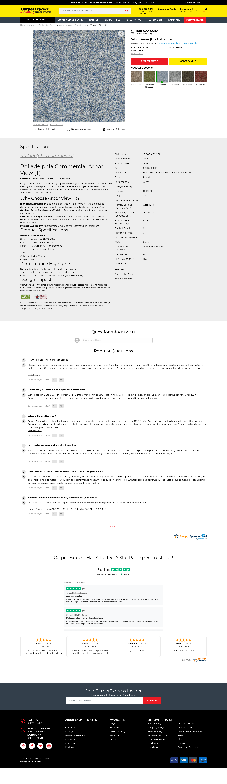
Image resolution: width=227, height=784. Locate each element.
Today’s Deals (195, 20)
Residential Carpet (47, 25)
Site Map (182, 743)
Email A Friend (56, 125)
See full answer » (35, 375)
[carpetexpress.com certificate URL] (194, 659)
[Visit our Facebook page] (32, 746)
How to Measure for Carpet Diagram (48, 360)
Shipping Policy (155, 727)
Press (180, 735)
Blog (180, 739)
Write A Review (40, 125)
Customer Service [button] (191, 2)
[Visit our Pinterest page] (23, 746)
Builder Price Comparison (191, 731)
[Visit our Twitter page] (40, 746)
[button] (189, 10)
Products (70, 739)
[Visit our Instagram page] (49, 746)
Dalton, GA (148, 2)
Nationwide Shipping (126, 2)
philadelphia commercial (144, 43)
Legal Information (156, 739)
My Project (115, 735)
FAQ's (113, 739)
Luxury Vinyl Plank (70, 20)
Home (23, 25)
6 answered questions (169, 43)
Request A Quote (187, 723)
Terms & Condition (157, 735)
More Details (137, 54)
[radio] (136, 78)
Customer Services (188, 747)
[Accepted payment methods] (188, 760)
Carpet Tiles (112, 20)
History (69, 731)
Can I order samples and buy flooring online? (52, 445)
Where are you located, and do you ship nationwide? (57, 390)
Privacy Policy (154, 723)
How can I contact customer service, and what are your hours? (62, 498)
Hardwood (155, 20)
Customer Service (159, 720)
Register (114, 723)
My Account (118, 720)
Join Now (152, 701)
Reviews (69, 747)
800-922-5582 (34, 723)
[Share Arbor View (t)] (121, 34)
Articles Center (185, 727)
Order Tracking (117, 731)
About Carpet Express (81, 720)
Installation (153, 747)
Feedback (152, 743)
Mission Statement (75, 735)
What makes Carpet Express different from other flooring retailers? (65, 472)
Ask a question (191, 43)
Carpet (93, 20)
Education (70, 743)
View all (113, 526)
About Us (70, 723)
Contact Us (71, 727)
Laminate (174, 20)
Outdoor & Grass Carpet (70, 25)
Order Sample (188, 61)
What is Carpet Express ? (42, 416)
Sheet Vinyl (134, 20)
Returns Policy (155, 731)
